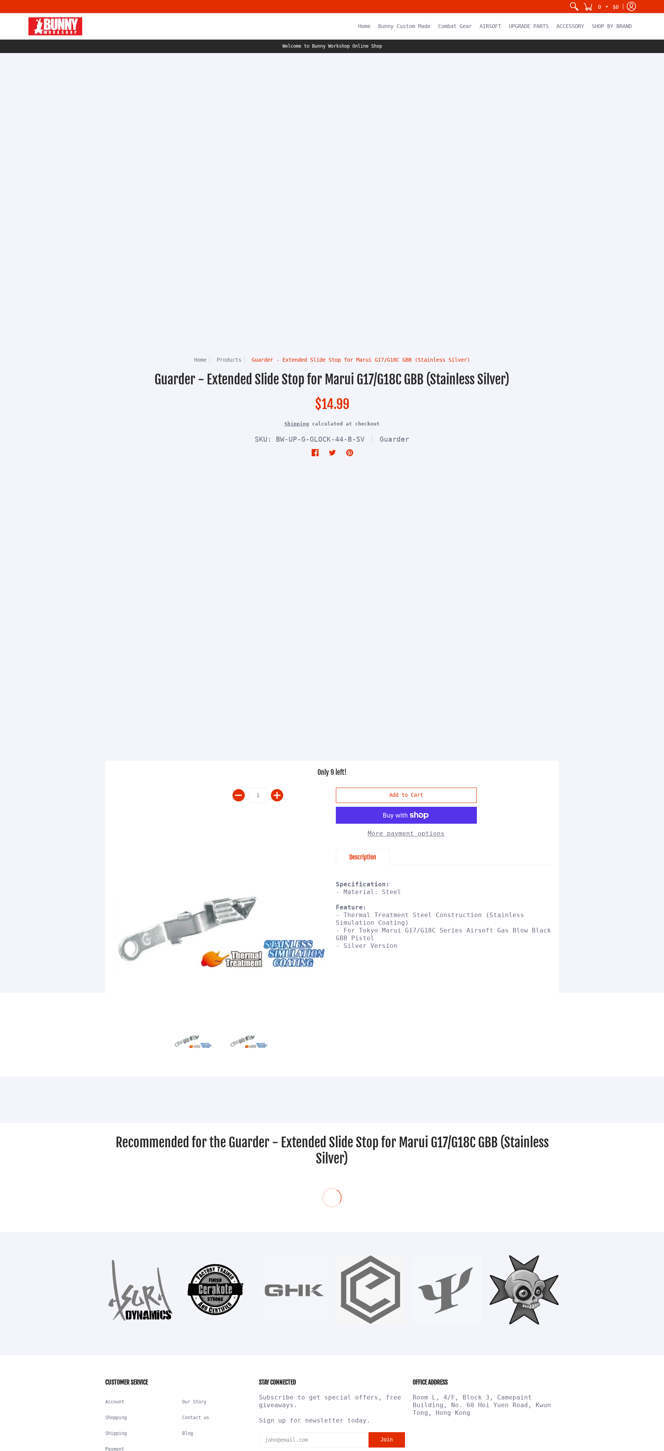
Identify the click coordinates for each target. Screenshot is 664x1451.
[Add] (277, 795)
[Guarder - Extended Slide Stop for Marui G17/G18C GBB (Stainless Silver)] (220, 929)
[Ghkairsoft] (293, 1290)
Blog (187, 1433)
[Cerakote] (216, 1290)
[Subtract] (238, 795)
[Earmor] (370, 1290)
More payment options (406, 833)
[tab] (363, 857)
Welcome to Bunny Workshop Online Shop (332, 46)
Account (114, 1401)
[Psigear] (447, 1290)
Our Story (194, 1401)
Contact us (195, 1417)
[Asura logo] (139, 1290)
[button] (601, 6)
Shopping (116, 1417)
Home (200, 360)
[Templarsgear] (524, 1290)
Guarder (394, 439)
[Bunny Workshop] (55, 26)
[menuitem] (574, 6)
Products (229, 360)
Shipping (296, 424)
